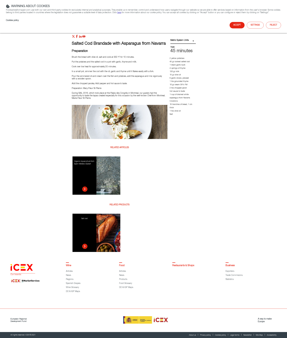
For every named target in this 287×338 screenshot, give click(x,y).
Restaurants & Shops (183, 265)
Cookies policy (12, 20)
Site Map (259, 335)
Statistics (230, 279)
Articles (69, 271)
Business (230, 265)
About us (192, 335)
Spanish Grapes (73, 283)
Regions (69, 279)
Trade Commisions (234, 275)
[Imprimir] (83, 37)
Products (123, 279)
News (68, 275)
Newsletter (247, 335)
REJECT (273, 25)
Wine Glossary (72, 287)
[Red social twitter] (73, 37)
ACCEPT (237, 25)
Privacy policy (205, 335)
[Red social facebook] (76, 37)
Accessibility (272, 335)
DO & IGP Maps (73, 291)
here (119, 13)
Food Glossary (125, 283)
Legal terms (235, 335)
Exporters (230, 271)
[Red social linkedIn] (80, 37)
